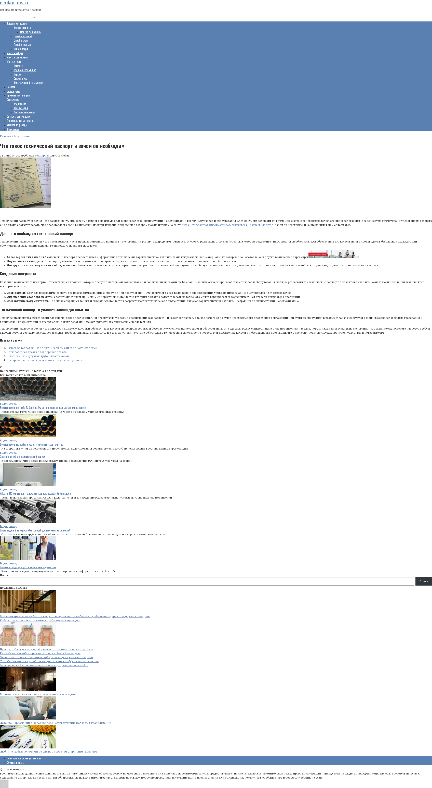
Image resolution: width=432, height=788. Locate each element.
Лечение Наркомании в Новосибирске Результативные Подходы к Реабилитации (55, 722)
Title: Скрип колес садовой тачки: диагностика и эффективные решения (49, 661)
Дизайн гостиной (23, 36)
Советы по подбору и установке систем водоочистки (28, 567)
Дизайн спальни (22, 45)
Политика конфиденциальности (24, 758)
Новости (11, 87)
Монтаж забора (15, 53)
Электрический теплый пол (28, 83)
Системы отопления (24, 112)
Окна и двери (21, 49)
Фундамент (13, 129)
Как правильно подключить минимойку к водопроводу (44, 360)
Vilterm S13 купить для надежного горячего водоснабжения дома (35, 493)
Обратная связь (15, 762)
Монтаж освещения (17, 57)
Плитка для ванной (30, 32)
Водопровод (20, 104)
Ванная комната (22, 28)
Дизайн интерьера (17, 23)
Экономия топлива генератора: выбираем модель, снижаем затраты (46, 657)
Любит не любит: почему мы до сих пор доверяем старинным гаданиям (48, 751)
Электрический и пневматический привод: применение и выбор (44, 665)
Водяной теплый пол (25, 70)
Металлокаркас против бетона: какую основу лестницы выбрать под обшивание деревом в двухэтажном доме (75, 616)
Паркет (17, 74)
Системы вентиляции (18, 116)
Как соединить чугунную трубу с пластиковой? (38, 356)
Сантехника (13, 100)
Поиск (4, 575)
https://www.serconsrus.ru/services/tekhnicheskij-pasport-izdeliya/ (227, 224)
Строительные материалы (21, 121)
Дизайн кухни (21, 40)
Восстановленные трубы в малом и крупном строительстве (31, 444)
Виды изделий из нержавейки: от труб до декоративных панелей (35, 530)
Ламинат (18, 66)
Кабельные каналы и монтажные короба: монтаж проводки (40, 620)
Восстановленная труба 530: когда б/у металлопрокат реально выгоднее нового (43, 408)
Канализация (21, 108)
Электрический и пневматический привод (22, 457)
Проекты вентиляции (18, 95)
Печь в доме (13, 91)
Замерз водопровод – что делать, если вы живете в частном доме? (52, 347)
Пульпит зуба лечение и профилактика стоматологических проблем (46, 649)
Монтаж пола (14, 61)
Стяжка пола (20, 78)
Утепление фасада (17, 125)
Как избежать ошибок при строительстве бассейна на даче (40, 653)
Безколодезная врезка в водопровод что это (37, 352)
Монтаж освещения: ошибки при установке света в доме (38, 694)
